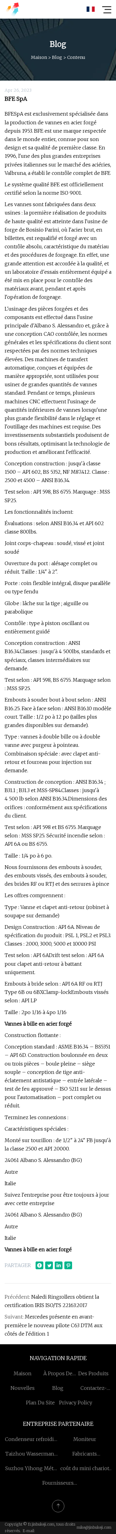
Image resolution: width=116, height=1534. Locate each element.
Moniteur (84, 1439)
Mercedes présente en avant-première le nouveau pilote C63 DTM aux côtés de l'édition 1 (53, 1325)
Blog (57, 57)
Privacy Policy (75, 1402)
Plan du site (40, 1402)
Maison (39, 57)
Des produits (93, 1373)
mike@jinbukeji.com (94, 1527)
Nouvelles (23, 1388)
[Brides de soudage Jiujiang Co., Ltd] (12, 9)
